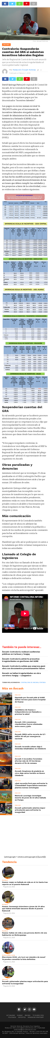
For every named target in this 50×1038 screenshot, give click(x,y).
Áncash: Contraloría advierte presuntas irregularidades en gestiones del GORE (21, 660)
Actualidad (10, 1015)
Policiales (12, 1017)
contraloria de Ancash (30, 682)
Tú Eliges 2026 (38, 1015)
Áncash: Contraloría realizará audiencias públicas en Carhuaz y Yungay (21, 653)
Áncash (27, 1015)
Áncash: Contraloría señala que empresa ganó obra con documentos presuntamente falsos (23, 667)
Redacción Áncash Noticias (24, 70)
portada (42, 682)
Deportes (22, 1017)
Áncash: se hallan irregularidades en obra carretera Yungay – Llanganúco (21, 674)
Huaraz (20, 1015)
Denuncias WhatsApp (36, 1017)
